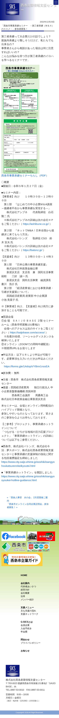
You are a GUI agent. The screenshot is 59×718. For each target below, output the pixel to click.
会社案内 (25, 583)
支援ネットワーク (29, 614)
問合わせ (25, 639)
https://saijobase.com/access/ (27, 332)
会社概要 (25, 593)
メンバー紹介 (27, 599)
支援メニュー (27, 607)
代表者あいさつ (28, 586)
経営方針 (25, 590)
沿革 (23, 596)
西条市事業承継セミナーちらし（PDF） (24, 175)
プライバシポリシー (30, 643)
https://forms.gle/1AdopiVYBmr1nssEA (26, 366)
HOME (24, 575)
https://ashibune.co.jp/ (36, 223)
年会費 (24, 632)
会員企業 (25, 625)
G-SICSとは (27, 622)
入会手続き (26, 628)
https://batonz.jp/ (32, 250)
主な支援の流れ (28, 611)
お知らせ (25, 651)
